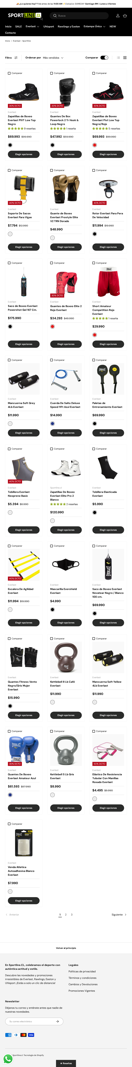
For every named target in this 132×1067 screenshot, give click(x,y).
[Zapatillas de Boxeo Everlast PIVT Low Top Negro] (24, 92)
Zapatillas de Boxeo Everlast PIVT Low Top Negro (22, 120)
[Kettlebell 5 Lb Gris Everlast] (66, 750)
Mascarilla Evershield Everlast (63, 591)
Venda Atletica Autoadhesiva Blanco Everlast (21, 871)
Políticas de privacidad (82, 971)
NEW (113, 26)
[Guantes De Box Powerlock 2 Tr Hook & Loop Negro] (66, 92)
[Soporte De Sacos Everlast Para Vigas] (24, 189)
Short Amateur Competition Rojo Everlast (103, 310)
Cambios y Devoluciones (83, 984)
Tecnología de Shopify (34, 1055)
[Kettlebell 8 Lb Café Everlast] (66, 657)
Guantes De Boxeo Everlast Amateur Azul (22, 776)
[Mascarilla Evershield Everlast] (66, 565)
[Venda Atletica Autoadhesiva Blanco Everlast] (24, 843)
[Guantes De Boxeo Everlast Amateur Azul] (24, 750)
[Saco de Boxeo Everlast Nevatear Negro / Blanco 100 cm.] (108, 565)
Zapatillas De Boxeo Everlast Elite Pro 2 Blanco (62, 495)
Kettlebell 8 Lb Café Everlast (62, 683)
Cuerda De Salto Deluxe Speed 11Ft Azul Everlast (65, 405)
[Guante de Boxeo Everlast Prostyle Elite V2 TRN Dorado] (66, 189)
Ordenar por (33, 57)
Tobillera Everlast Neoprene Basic (19, 494)
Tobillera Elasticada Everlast (104, 494)
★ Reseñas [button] (66, 1063)
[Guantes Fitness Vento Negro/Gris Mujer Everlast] (24, 657)
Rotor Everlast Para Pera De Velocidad (107, 215)
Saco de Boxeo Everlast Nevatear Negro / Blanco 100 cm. (108, 592)
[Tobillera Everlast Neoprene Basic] (24, 468)
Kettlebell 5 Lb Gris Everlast (62, 776)
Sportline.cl (18, 1055)
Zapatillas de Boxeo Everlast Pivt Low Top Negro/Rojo (105, 120)
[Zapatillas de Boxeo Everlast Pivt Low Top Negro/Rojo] (108, 92)
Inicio (8, 26)
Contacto (10, 33)
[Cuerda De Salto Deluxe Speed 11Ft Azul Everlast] (66, 379)
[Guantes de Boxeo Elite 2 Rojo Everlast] (66, 282)
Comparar (91, 57)
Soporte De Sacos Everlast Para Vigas (20, 215)
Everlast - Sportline (22, 41)
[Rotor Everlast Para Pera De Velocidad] (108, 189)
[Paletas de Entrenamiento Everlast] (108, 379)
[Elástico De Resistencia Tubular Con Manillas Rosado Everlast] (108, 750)
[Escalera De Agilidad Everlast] (24, 565)
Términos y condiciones (82, 978)
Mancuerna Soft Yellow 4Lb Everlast (106, 683)
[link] (31, 915)
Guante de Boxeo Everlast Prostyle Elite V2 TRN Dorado (64, 217)
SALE (18, 26)
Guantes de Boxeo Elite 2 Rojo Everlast (66, 308)
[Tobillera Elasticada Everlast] (108, 468)
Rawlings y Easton (69, 26)
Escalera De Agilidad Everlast (20, 591)
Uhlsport (48, 26)
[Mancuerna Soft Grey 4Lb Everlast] (24, 379)
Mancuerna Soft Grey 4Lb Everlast (21, 405)
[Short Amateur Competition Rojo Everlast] (108, 282)
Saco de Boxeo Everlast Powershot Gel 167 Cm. (23, 308)
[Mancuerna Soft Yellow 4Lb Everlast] (108, 657)
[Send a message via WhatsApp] (8, 1059)
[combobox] (79, 15)
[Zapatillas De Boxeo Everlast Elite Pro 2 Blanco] (66, 468)
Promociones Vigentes (82, 990)
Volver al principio (66, 948)
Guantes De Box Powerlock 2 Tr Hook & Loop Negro (64, 120)
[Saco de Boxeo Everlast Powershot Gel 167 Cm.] (24, 282)
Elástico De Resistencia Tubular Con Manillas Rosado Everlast (107, 778)
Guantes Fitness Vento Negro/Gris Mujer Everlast (22, 685)
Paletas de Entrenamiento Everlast (107, 405)
